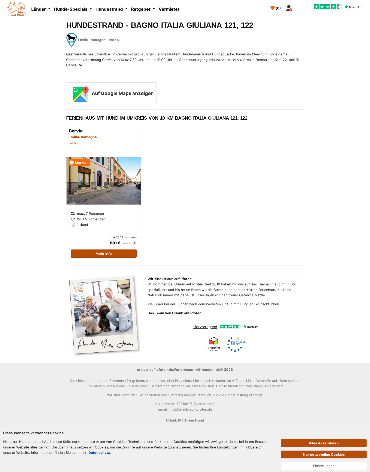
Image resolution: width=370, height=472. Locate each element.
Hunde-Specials (71, 9)
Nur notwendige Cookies (324, 454)
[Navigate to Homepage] (18, 9)
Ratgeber (141, 9)
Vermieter (169, 9)
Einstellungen (323, 466)
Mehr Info (103, 253)
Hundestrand (109, 9)
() (278, 8)
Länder (39, 9)
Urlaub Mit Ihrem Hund (185, 420)
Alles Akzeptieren (324, 443)
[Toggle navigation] (299, 7)
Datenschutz (99, 452)
